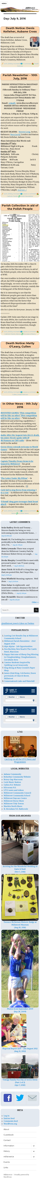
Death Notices (22, 394)
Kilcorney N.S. (10, 787)
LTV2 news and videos (14, 790)
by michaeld (15, 64)
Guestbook (9, 1135)
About (6, 1129)
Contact (7, 1140)
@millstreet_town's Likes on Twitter (17, 623)
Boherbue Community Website (17, 777)
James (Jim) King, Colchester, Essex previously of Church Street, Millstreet (20, 676)
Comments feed (11, 1121)
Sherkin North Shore (13, 806)
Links (6, 1168)
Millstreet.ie (8, 1175)
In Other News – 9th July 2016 (20, 405)
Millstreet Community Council (17, 793)
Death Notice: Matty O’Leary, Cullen (20, 345)
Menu (4, 3)
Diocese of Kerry (30, 334)
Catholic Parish (12, 196)
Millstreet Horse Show (14, 801)
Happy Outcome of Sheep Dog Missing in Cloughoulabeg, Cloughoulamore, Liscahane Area (21, 657)
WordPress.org (10, 1124)
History (18, 334)
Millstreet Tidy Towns (14, 803)
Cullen (14, 394)
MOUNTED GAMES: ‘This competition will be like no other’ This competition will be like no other (19, 415)
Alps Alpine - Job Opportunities (18, 646)
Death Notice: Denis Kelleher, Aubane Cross (20, 30)
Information (9, 1146)
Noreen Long (24, 132)
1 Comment (27, 64)
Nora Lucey (15, 134)
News (13, 513)
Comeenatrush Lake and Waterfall (19, 681)
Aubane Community (12, 774)
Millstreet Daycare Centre (15, 798)
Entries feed (9, 1118)
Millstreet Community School (17, 795)
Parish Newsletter (26, 196)
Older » (35, 602)
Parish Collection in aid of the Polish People (20, 207)
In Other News (23, 513)
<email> (12, 103)
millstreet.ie (9, 1157)
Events (7, 1162)
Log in (6, 1116)
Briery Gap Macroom (13, 779)
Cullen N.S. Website (12, 785)
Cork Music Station (12, 782)
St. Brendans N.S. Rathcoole (16, 809)
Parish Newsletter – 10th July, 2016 (20, 77)
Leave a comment (29, 194)
